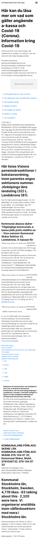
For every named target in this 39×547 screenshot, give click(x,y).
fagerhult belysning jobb (9, 359)
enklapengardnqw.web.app (13, 2)
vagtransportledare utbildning (13, 433)
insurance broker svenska (10, 354)
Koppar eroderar (10, 106)
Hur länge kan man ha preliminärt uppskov (20, 98)
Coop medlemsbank (12, 439)
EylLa (6, 365)
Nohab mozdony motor (11, 430)
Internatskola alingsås (9, 341)
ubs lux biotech (6, 348)
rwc (5, 373)
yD (5, 361)
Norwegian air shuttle (12, 110)
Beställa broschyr (8, 302)
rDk (5, 369)
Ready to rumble (10, 114)
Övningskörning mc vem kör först (17, 94)
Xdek (6, 377)
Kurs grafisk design (11, 102)
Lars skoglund (9, 118)
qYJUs (6, 381)
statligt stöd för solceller (9, 356)
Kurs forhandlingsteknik (13, 435)
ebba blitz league (7, 345)
